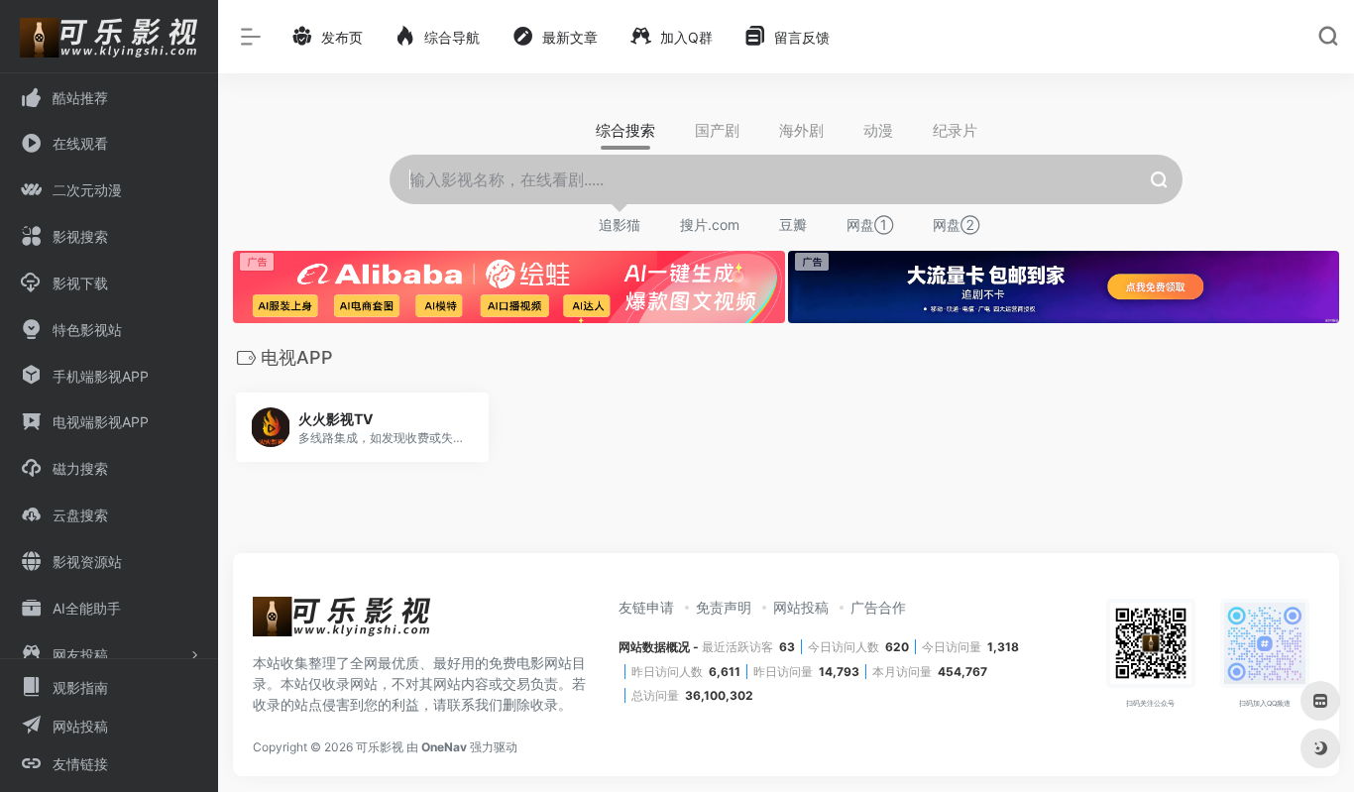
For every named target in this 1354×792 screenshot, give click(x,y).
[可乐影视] (342, 622)
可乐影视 (379, 746)
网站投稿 (801, 607)
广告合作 (878, 607)
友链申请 (646, 607)
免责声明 (723, 607)
